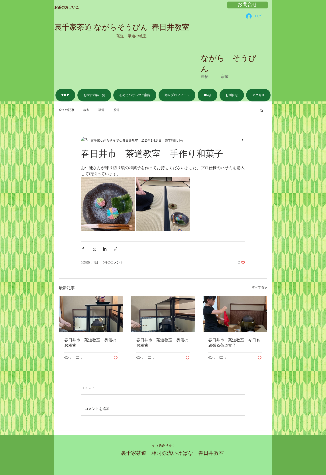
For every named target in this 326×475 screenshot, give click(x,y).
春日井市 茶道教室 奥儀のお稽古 (90, 343)
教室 (86, 110)
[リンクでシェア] (116, 249)
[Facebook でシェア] (83, 249)
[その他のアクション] (242, 140)
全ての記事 (66, 110)
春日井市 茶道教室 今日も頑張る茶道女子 (234, 343)
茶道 (116, 110)
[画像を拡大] (108, 204)
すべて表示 (259, 287)
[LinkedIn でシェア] (105, 249)
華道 (101, 110)
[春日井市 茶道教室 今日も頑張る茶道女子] (235, 314)
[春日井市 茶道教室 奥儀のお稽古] (91, 314)
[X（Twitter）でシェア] (94, 249)
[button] (261, 110)
